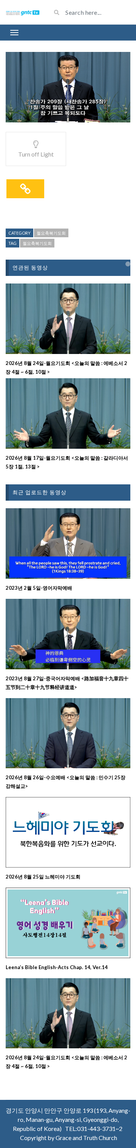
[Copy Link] (25, 188)
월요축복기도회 (51, 232)
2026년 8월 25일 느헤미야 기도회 (43, 877)
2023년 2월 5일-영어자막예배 (39, 588)
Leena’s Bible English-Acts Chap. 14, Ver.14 (57, 967)
